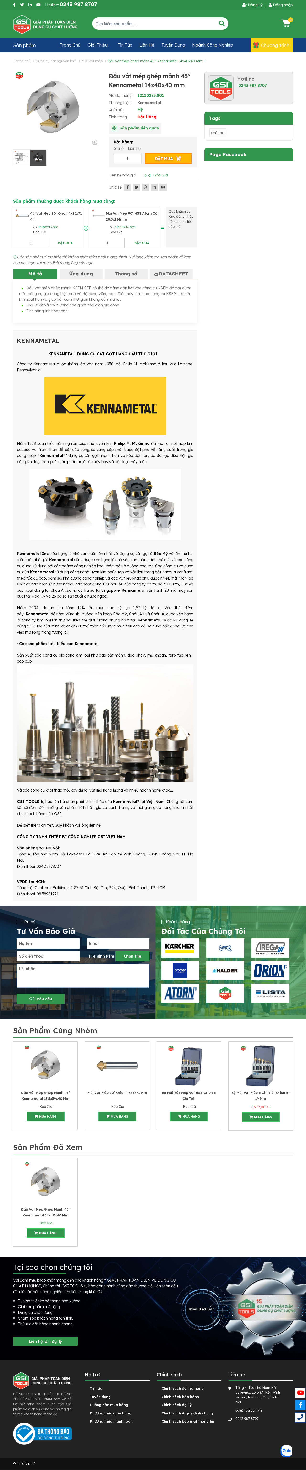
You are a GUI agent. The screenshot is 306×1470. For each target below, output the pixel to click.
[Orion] (270, 970)
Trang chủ (70, 45)
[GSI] (225, 993)
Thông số (126, 274)
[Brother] (180, 970)
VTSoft (30, 1463)
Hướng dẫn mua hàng (109, 1405)
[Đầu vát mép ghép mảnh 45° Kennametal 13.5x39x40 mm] (45, 1065)
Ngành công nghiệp (212, 45)
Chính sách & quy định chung (187, 1413)
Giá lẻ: (119, 148)
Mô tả (35, 274)
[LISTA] (270, 993)
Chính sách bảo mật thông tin (188, 1421)
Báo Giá (39, 232)
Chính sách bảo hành (180, 1396)
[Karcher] (180, 948)
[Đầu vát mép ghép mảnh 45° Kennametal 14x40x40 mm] (45, 1182)
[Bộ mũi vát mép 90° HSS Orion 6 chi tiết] (188, 1065)
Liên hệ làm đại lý (45, 1341)
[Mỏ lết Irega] (270, 948)
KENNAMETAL (38, 340)
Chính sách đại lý (177, 1405)
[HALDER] (225, 970)
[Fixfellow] (45, 24)
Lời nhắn (27, 968)
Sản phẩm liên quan (139, 128)
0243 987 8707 (252, 85)
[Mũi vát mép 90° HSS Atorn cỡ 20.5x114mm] (98, 215)
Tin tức (125, 45)
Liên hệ (146, 45)
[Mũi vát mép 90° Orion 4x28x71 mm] (22, 215)
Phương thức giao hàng (110, 1413)
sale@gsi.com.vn (248, 1410)
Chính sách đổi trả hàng (183, 1388)
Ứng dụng (81, 274)
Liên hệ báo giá (122, 175)
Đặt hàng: (123, 142)
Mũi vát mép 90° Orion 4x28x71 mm (117, 1093)
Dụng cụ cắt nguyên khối (56, 61)
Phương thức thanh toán (111, 1421)
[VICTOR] (225, 948)
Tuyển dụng (173, 45)
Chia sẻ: (115, 187)
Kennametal (149, 102)
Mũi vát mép (92, 61)
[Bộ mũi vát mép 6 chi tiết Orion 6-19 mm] (260, 1065)
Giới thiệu (97, 45)
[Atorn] (180, 993)
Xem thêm (38, 157)
